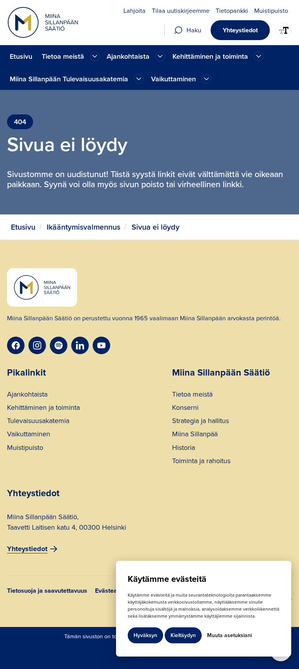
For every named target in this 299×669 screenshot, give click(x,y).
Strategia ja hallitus (200, 422)
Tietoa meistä (192, 395)
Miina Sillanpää (195, 435)
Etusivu (21, 56)
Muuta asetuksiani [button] (229, 635)
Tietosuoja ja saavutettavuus (47, 591)
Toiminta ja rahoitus (201, 462)
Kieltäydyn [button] (183, 635)
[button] (70, 56)
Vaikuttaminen (28, 435)
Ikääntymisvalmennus (83, 227)
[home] (43, 22)
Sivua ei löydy (155, 227)
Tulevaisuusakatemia (38, 422)
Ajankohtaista (27, 395)
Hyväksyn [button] (145, 635)
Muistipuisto (25, 448)
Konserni (185, 408)
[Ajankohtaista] (95, 56)
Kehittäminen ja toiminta (43, 408)
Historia (183, 448)
